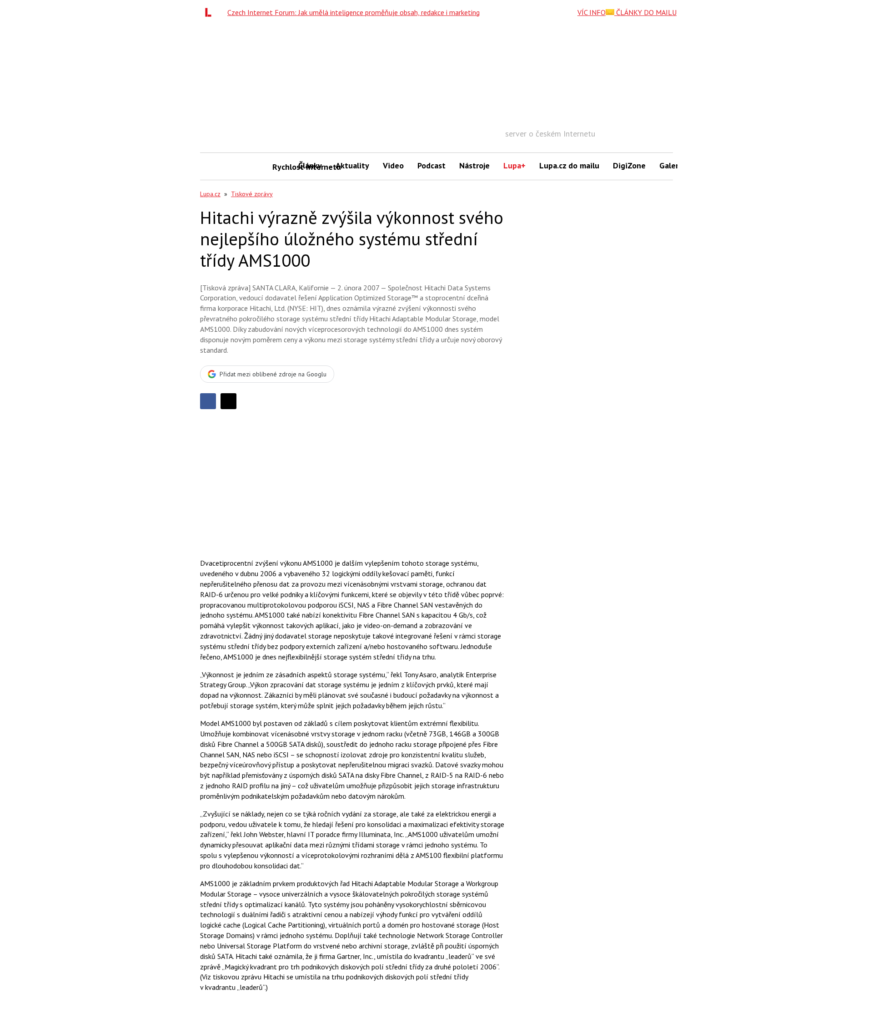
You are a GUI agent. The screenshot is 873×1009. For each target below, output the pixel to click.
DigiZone (629, 165)
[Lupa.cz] (210, 12)
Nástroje (474, 165)
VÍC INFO (591, 12)
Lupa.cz (210, 194)
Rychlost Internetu (281, 167)
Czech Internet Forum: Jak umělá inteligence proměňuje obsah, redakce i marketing (353, 12)
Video (393, 165)
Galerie (672, 165)
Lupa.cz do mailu (569, 165)
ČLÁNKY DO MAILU (645, 12)
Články (310, 165)
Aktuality (352, 165)
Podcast (431, 165)
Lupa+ (514, 165)
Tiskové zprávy (252, 194)
